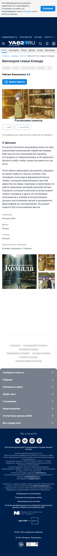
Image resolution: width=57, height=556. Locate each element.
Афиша (15, 56)
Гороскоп (15, 346)
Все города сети (12, 423)
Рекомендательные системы (28, 501)
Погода (38, 37)
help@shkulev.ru (34, 479)
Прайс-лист (9, 394)
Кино (4, 50)
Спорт (40, 50)
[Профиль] (53, 43)
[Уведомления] (47, 43)
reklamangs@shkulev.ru (41, 486)
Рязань (6, 56)
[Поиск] (40, 43)
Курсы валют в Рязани (35, 346)
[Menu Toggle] (3, 43)
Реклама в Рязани (28, 350)
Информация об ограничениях (28, 494)
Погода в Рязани (41, 353)
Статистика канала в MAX (17, 415)
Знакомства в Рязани (18, 353)
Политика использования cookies (28, 498)
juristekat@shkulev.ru (32, 477)
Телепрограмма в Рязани (28, 361)
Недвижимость (9, 37)
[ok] (39, 441)
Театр (23, 50)
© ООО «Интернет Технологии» (28, 538)
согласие (26, 11)
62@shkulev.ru (40, 473)
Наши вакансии (11, 408)
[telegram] (17, 441)
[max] (32, 441)
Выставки (50, 50)
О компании (9, 401)
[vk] (25, 441)
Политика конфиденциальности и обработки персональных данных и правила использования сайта (28, 506)
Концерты (14, 50)
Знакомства (26, 37)
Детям (32, 50)
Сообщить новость (13, 372)
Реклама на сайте (13, 387)
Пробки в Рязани (28, 357)
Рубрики (7, 379)
